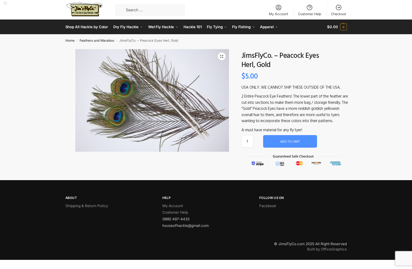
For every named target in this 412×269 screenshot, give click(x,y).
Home (70, 40)
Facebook (267, 205)
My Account (278, 14)
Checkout (338, 14)
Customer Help (309, 14)
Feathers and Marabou (97, 40)
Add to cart (290, 141)
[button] (222, 56)
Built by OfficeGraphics (327, 249)
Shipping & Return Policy (86, 205)
